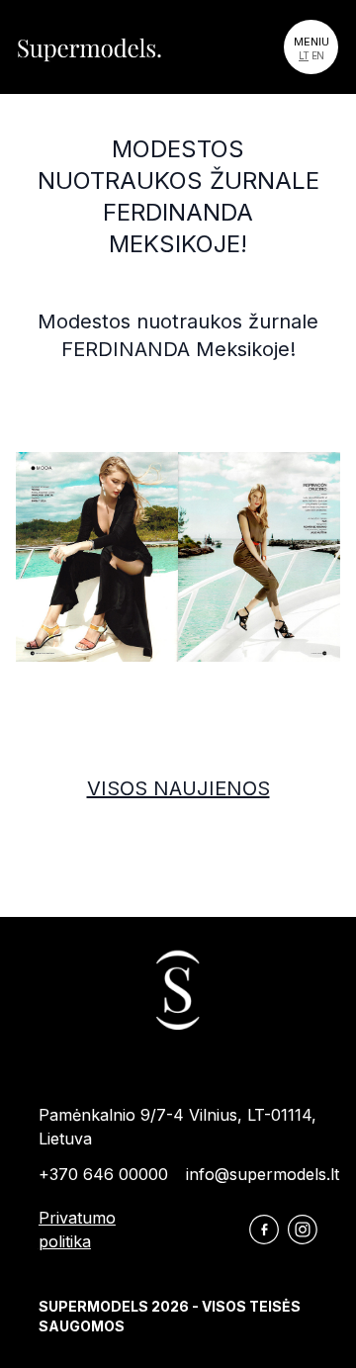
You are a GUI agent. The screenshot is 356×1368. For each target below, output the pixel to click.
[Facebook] (264, 1229)
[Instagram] (302, 1229)
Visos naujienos (178, 788)
